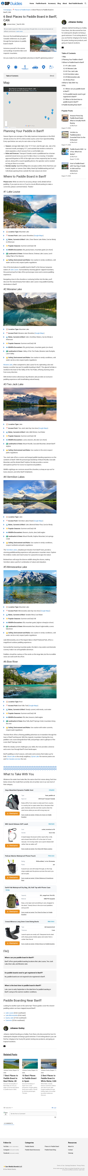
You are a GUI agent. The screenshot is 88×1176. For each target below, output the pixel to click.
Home (32, 3)
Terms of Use (60, 1165)
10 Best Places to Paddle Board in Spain (29, 1078)
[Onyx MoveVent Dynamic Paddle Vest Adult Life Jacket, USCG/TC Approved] (12, 802)
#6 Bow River (69, 80)
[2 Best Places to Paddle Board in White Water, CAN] (49, 1067)
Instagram (6, 1150)
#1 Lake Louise (69, 66)
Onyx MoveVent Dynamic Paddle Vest (19, 790)
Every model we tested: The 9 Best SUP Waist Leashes (36, 849)
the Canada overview (13, 759)
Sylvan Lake (35, 756)
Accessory (52, 3)
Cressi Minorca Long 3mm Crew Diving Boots (22, 922)
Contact (70, 1150)
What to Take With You (70, 83)
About (65, 3)
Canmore (9, 1020)
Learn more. (19, 31)
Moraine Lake (7, 365)
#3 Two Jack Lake (70, 71)
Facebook (6, 1153)
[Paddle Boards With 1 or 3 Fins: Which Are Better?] (65, 152)
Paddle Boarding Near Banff (72, 105)
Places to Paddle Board (52, 1146)
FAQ (63, 85)
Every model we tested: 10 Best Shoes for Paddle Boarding (38, 944)
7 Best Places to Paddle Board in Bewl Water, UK (10, 1078)
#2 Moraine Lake (70, 68)
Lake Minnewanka (12, 1015)
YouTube (6, 1146)
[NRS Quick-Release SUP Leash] (12, 835)
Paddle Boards (41, 3)
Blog (59, 3)
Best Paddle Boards (76, 3)
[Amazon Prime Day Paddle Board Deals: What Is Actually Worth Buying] (65, 118)
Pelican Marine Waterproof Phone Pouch (20, 856)
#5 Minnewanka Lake (71, 77)
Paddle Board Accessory (32, 1150)
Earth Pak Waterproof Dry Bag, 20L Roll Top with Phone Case (27, 887)
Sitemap (70, 1153)
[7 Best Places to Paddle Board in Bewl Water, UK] (11, 1067)
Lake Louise (14, 270)
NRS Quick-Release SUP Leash (16, 824)
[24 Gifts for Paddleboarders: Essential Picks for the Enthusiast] (65, 135)
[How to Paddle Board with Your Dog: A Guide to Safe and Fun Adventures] (65, 166)
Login (54, 1107)
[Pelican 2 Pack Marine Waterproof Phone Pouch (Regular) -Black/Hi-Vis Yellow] (12, 867)
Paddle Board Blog (50, 1150)
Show (52, 76)
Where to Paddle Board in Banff (73, 62)
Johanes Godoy (17, 1028)
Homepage (7, 10)
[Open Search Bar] (85, 3)
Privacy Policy (81, 1165)
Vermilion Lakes (11, 550)
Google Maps (38, 235)
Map (64, 57)
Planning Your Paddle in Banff (72, 59)
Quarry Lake (9, 1018)
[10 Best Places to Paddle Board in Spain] (30, 1067)
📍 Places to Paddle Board (21, 10)
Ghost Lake (11, 756)
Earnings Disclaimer (70, 1165)
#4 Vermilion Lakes (71, 74)
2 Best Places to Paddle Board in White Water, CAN (48, 1078)
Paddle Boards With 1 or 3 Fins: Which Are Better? (78, 151)
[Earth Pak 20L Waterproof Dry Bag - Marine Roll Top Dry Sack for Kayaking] (12, 901)
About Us (71, 1146)
